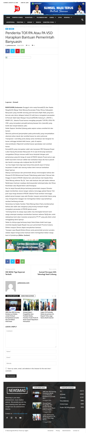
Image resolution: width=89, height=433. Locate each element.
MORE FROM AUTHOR (27, 296)
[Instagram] (12, 418)
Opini (60, 17)
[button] (82, 19)
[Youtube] (21, 418)
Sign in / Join (24, 2)
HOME (8, 17)
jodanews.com (11, 45)
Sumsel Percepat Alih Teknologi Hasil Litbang (47, 273)
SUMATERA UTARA (48, 22)
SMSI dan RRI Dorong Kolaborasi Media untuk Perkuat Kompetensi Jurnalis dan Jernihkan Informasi (12, 316)
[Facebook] (7, 51)
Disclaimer (50, 430)
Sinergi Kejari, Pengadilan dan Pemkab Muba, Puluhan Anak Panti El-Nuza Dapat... (49, 406)
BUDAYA (38, 22)
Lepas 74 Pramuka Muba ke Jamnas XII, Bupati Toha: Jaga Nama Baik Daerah (47, 315)
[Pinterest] (17, 51)
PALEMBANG (64, 401)
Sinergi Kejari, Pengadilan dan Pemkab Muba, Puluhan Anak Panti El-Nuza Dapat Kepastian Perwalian (30, 316)
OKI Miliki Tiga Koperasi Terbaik (15, 273)
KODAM (29, 22)
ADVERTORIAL (10, 22)
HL (11, 26)
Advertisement (66, 430)
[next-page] (55, 296)
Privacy (58, 430)
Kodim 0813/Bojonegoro (67, 407)
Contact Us (76, 430)
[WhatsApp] (22, 51)
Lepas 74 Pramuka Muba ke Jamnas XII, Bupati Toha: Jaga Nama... (49, 417)
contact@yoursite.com (20, 413)
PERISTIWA (20, 22)
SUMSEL (51, 17)
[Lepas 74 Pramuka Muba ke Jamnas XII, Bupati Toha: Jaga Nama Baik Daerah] (48, 305)
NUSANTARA (29, 17)
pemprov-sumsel (17, 17)
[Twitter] (12, 51)
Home (6, 26)
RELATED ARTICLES (12, 296)
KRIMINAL (67, 17)
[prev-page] (53, 296)
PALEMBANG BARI (42, 17)
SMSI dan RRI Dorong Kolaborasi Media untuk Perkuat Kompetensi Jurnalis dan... (49, 395)
